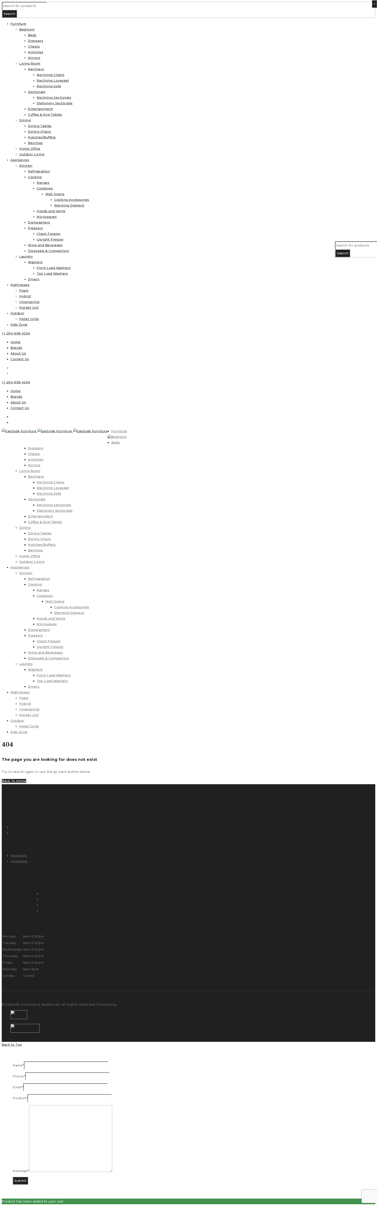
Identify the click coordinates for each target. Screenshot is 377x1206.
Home (15, 342)
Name (18, 1065)
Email (18, 1087)
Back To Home (14, 781)
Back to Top (12, 1045)
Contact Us (19, 359)
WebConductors (131, 1004)
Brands (16, 348)
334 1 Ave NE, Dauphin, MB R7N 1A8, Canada (47, 827)
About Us (18, 353)
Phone (19, 1076)
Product (20, 1098)
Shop (44, 905)
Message (21, 1171)
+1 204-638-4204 (16, 333)
